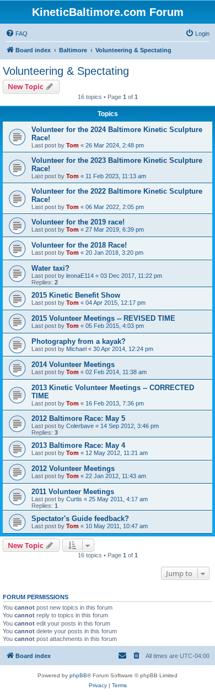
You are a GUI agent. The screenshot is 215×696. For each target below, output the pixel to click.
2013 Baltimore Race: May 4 (78, 445)
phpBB (78, 675)
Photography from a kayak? (78, 341)
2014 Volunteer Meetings (73, 364)
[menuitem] (17, 33)
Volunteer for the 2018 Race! (79, 245)
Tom (72, 145)
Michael (76, 349)
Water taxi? (50, 268)
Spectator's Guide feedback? (80, 518)
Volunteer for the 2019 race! (78, 222)
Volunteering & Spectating (66, 71)
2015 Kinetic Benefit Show (75, 295)
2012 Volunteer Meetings (73, 468)
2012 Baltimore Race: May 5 (78, 418)
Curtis (74, 499)
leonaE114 (80, 275)
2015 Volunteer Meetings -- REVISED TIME (103, 318)
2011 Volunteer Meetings (72, 491)
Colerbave (80, 426)
